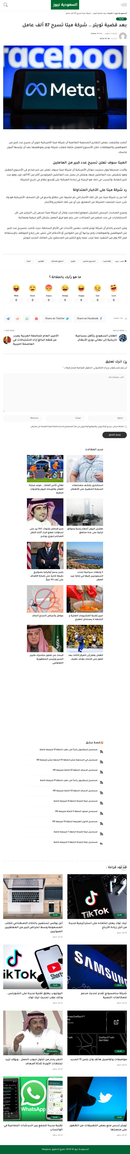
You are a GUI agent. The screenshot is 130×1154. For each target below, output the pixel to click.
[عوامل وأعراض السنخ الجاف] (45, 599)
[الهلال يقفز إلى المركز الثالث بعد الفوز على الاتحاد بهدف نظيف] (85, 638)
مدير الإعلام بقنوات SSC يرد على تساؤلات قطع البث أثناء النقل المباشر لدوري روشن (46, 533)
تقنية (121, 19)
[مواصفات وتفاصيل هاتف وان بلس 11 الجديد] (97, 1033)
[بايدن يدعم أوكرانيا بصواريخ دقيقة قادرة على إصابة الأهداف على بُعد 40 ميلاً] (45, 555)
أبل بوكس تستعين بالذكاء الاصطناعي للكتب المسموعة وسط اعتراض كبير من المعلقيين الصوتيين (34, 927)
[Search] (6, 5)
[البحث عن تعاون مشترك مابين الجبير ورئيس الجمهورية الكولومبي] (45, 638)
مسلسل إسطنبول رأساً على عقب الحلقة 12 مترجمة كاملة (69, 750)
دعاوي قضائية (57, 261)
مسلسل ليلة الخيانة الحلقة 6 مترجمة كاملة (76, 842)
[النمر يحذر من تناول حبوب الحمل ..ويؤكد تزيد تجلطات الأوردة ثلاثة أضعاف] (33, 1033)
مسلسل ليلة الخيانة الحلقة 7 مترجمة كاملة (76, 832)
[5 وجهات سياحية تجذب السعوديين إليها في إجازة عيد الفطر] (85, 555)
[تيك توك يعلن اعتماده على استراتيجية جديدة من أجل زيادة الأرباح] (97, 896)
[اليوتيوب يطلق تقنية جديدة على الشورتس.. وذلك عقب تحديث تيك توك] (33, 967)
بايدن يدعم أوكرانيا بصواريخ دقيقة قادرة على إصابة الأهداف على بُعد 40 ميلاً (46, 576)
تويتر (73, 261)
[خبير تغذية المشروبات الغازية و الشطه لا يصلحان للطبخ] (85, 599)
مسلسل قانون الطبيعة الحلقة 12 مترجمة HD (75, 822)
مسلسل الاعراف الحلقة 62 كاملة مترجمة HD (75, 791)
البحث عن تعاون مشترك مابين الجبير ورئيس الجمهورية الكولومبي (46, 659)
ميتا (28, 261)
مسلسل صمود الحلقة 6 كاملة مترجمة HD (76, 812)
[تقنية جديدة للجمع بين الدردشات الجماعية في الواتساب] (33, 1099)
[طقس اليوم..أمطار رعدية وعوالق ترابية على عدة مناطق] (85, 512)
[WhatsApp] (27, 319)
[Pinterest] (36, 319)
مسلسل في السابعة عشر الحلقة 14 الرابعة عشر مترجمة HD (67, 760)
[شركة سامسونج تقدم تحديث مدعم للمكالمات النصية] (97, 967)
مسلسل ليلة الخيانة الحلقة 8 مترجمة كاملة (76, 801)
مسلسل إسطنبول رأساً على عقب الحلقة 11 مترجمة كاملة (69, 781)
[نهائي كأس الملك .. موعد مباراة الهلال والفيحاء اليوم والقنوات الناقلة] (45, 468)
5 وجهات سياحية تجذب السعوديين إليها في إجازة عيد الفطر (87, 576)
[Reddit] (17, 319)
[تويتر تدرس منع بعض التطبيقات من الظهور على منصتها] (97, 1099)
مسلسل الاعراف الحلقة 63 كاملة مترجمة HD (75, 770)
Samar (93, 34)
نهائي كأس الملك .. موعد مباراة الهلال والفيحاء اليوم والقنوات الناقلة (46, 489)
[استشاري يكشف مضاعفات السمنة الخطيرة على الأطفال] (85, 468)
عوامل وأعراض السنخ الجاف (47, 616)
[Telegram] (8, 319)
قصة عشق (93, 742)
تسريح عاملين (89, 261)
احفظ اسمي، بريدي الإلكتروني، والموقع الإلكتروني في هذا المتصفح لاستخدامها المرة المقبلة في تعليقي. (77, 427)
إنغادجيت (106, 261)
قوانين (40, 261)
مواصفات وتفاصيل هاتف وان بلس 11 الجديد (98, 1059)
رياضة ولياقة (52, 1051)
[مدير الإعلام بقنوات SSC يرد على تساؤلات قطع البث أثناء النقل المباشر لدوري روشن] (45, 512)
